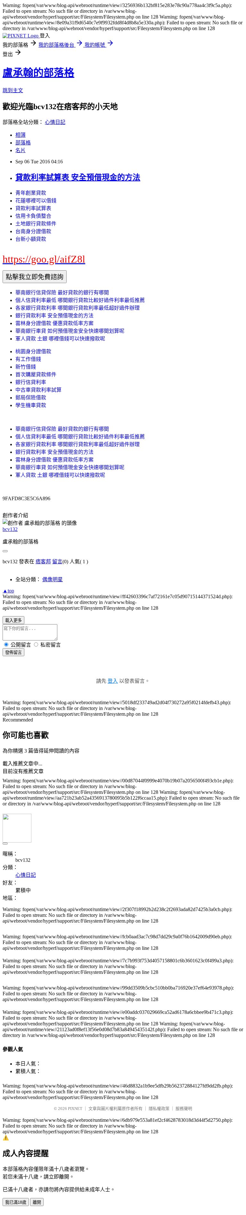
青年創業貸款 (30, 193)
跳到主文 (13, 90)
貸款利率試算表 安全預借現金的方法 (77, 177)
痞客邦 (43, 561)
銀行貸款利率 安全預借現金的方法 (54, 315)
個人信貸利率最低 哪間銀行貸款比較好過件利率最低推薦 (80, 300)
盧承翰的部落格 (38, 72)
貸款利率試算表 (33, 208)
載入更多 (13, 620)
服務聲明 (184, 1108)
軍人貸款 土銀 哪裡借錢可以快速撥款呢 (60, 338)
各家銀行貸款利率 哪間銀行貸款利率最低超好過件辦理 (77, 308)
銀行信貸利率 (30, 382)
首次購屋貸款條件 (35, 374)
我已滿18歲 (15, 1202)
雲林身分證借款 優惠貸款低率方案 (54, 323)
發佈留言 (13, 652)
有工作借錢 (28, 359)
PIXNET (75, 1108)
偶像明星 (52, 579)
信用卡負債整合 (33, 216)
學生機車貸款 (30, 405)
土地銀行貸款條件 (35, 223)
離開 (37, 1202)
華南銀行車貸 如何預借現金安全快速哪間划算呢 (69, 331)
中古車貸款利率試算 (38, 390)
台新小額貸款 (30, 239)
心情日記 (55, 122)
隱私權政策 (159, 1108)
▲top (8, 590)
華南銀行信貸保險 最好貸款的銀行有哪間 (62, 292)
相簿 (20, 135)
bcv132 (10, 529)
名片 (20, 150)
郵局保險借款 (30, 397)
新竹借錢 (25, 367)
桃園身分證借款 (33, 351)
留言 (57, 561)
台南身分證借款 (33, 231)
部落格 (23, 142)
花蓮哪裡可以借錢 (35, 200)
